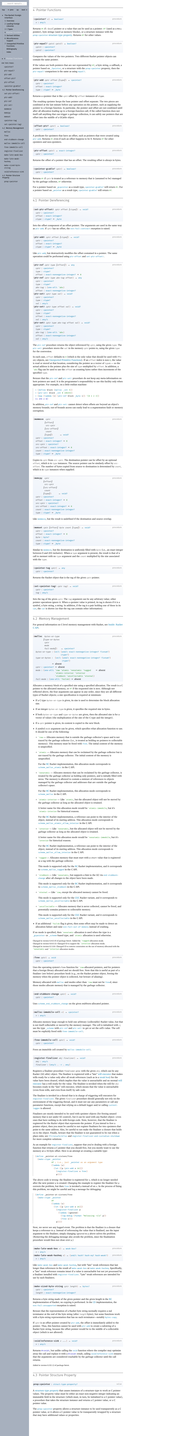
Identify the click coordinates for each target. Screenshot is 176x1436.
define (42, 390)
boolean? (59, 19)
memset (38, 527)
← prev (11, 10)
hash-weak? (101, 1255)
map (40, 396)
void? (85, 209)
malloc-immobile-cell (47, 1012)
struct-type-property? (65, 1384)
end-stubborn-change (47, 994)
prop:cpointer (40, 35)
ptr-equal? (41, 43)
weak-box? (71, 1248)
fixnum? (104, 652)
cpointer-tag (42, 568)
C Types (10, 29)
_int (65, 390)
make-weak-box (45, 1265)
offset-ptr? (42, 126)
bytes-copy (111, 1317)
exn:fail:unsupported (44, 1305)
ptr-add (39, 80)
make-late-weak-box (46, 1248)
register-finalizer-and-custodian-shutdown (96, 1136)
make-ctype (44, 1159)
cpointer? (40, 19)
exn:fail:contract (80, 228)
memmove (39, 419)
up (17, 10)
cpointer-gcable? (45, 169)
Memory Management (15, 128)
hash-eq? (89, 1255)
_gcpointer (62, 187)
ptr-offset (41, 150)
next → (24, 10)
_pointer (57, 190)
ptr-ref (39, 265)
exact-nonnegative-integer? (61, 274)
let (56, 1168)
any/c (43, 22)
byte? (46, 537)
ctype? (46, 90)
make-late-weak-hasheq (48, 1255)
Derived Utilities (13, 35)
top (3, 10)
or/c (57, 652)
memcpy (38, 478)
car (34, 608)
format (78, 1216)
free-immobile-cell (72, 1031)
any (73, 265)
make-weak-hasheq (67, 1265)
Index (9, 52)
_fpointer (56, 68)
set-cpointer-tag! (45, 586)
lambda (48, 396)
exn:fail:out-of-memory (76, 927)
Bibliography (12, 49)
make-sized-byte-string (49, 1286)
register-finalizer (46, 1058)
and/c (65, 652)
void (53, 957)
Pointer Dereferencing (15, 90)
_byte (57, 90)
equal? (81, 71)
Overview (10, 21)
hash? (81, 1255)
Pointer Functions (14, 32)
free (85, 744)
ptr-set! (40, 294)
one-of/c (52, 287)
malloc (58, 390)
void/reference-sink (47, 1341)
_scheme (53, 935)
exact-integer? (54, 86)
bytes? (86, 1286)
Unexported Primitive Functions (65, 360)
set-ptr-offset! (44, 209)
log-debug (67, 1216)
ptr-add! (40, 237)
